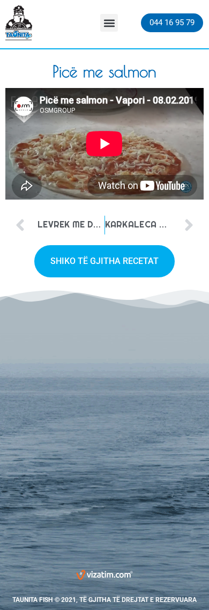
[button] (109, 23)
